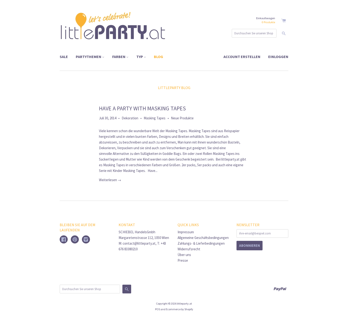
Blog (158, 56)
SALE (64, 56)
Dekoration (130, 118)
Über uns (184, 254)
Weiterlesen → (110, 180)
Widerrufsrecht (189, 249)
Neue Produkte (182, 118)
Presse (183, 260)
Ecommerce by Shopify (179, 309)
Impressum (186, 232)
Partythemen (89, 56)
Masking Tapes (154, 118)
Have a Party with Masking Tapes (142, 108)
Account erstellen (241, 56)
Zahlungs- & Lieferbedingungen (201, 243)
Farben (119, 56)
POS (157, 309)
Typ (140, 56)
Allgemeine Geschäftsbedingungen (203, 237)
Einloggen (278, 56)
